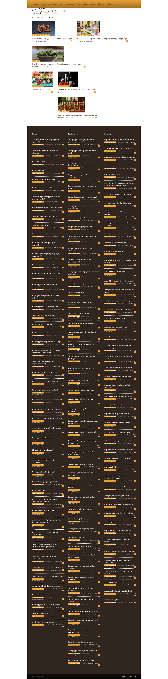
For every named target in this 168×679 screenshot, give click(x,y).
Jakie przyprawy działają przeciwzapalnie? (47, 208)
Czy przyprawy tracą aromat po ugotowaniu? (47, 576)
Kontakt (111, 4)
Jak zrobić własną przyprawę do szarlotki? (119, 281)
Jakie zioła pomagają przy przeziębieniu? (82, 197)
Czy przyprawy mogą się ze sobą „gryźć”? (82, 432)
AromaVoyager (49, 210)
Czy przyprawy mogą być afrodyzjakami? (46, 428)
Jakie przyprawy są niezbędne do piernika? (83, 611)
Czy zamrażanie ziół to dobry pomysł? (117, 530)
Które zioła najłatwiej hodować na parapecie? (47, 586)
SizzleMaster (48, 247)
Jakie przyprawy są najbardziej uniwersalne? (83, 651)
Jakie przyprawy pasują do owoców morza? (47, 605)
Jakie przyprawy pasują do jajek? (43, 265)
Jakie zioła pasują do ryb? (77, 293)
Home (36, 4)
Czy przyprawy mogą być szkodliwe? (81, 227)
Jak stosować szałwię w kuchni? (115, 243)
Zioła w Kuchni (36, 60)
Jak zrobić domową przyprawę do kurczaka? (83, 380)
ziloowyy (47, 570)
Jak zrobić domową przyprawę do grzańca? (119, 148)
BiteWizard (80, 41)
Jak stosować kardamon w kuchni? (80, 509)
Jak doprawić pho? (38, 490)
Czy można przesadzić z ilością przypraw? (46, 234)
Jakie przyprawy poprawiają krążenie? (81, 390)
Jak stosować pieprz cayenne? (78, 313)
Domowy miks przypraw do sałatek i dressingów (52, 38)
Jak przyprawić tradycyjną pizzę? (43, 472)
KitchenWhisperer (37, 92)
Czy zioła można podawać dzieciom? (45, 216)
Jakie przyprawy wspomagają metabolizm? (47, 400)
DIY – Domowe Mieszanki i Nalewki (41, 35)
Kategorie (57, 4)
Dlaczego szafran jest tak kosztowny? (117, 234)
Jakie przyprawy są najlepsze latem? (117, 496)
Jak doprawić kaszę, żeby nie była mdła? (118, 396)
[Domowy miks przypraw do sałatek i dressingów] (52, 28)
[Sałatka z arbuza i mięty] (42, 79)
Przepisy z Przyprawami (38, 86)
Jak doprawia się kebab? (112, 600)
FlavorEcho (61, 117)
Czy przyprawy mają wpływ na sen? (80, 399)
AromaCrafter (48, 597)
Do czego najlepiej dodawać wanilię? (81, 660)
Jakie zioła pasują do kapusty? (78, 519)
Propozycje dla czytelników (129, 676)
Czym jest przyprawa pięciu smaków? (45, 390)
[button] (133, 4)
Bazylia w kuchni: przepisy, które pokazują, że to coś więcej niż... (59, 64)
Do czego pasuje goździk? (113, 522)
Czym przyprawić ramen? (41, 613)
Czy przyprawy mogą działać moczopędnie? (119, 551)
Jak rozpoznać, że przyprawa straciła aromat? (47, 409)
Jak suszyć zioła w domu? (113, 405)
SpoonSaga (48, 182)
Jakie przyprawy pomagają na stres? (80, 546)
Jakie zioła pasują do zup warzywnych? (118, 309)
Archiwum (46, 4)
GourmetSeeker (49, 278)
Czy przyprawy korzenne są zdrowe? (81, 464)
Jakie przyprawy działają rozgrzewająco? (118, 513)
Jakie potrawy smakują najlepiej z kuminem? (119, 157)
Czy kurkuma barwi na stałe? (114, 251)
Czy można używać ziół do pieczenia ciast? (119, 504)
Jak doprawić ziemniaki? (76, 537)
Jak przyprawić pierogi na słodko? (44, 510)
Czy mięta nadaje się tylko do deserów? (118, 203)
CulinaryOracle (49, 421)
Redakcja (101, 4)
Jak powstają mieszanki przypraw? (44, 595)
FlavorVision (48, 219)
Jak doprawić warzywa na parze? (43, 622)
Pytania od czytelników (38, 144)
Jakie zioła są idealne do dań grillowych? (82, 323)
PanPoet (34, 41)
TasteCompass (48, 335)
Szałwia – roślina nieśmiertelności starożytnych (77, 115)
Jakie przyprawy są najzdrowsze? (115, 327)
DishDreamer (48, 164)
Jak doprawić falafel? (111, 467)
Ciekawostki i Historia (63, 111)
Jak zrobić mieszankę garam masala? (81, 642)
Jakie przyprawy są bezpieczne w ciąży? (118, 301)
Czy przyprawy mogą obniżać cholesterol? (119, 140)
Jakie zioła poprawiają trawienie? (79, 284)
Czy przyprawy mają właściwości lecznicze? (47, 567)
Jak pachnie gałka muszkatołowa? (44, 179)
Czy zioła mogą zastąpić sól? (114, 166)
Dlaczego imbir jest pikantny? (42, 450)
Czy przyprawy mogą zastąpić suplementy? (119, 450)
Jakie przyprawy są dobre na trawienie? (45, 307)
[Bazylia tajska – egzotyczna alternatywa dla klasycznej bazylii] (102, 28)
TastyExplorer (48, 267)
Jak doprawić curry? (39, 170)
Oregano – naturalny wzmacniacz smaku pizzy (77, 89)
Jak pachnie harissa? (39, 162)
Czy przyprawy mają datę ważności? (117, 414)
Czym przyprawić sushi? (40, 225)
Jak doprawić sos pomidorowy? (79, 218)
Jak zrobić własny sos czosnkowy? (116, 337)
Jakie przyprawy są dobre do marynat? (45, 381)
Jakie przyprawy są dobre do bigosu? (117, 422)
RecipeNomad (85, 490)
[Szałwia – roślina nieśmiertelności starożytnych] (77, 104)
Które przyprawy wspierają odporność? (118, 441)
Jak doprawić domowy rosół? (42, 188)
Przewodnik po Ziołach (82, 35)
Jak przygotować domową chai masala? (118, 194)
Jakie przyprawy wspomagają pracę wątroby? (47, 418)
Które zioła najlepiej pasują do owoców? (118, 368)
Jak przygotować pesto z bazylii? (115, 318)
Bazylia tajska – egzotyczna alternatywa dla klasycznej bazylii (102, 38)
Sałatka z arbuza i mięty (42, 89)
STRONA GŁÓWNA (51, 13)
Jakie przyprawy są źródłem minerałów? (118, 376)
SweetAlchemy (49, 318)
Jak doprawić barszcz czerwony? (115, 582)
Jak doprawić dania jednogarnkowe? (117, 271)
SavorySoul (48, 173)
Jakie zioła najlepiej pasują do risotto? (45, 482)
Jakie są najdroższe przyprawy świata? (81, 529)
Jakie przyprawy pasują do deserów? (44, 372)
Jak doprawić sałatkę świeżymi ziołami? (118, 591)
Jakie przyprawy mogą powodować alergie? (47, 342)
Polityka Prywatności (85, 4)
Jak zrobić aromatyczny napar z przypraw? (83, 620)
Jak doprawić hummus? (40, 333)
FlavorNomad (48, 190)
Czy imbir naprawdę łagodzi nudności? (117, 432)
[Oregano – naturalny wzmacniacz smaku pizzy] (77, 79)
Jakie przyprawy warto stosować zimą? (117, 458)
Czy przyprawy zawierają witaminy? (44, 315)
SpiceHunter (61, 92)
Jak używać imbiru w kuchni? (42, 324)
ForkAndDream (49, 144)
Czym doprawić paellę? (112, 174)
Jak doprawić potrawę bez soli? (115, 487)
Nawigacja (69, 4)
